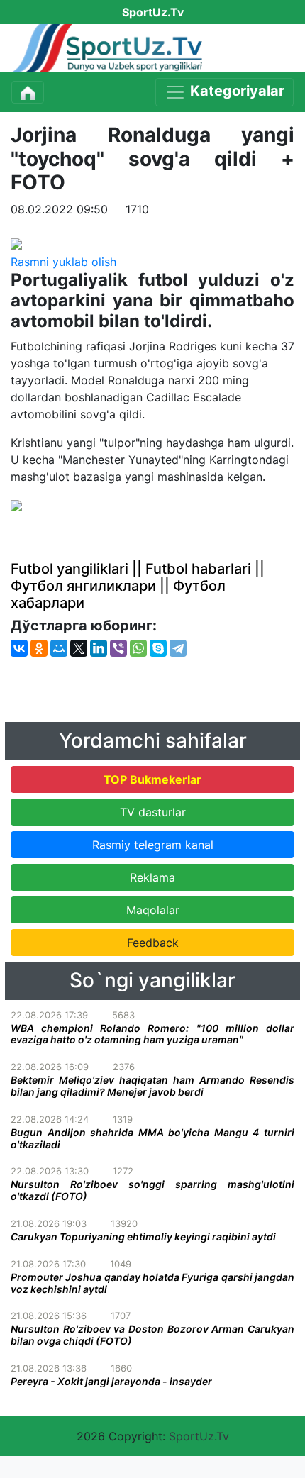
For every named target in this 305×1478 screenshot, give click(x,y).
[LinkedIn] (98, 648)
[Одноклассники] (39, 648)
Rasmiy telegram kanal (153, 845)
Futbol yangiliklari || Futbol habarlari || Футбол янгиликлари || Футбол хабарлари (138, 585)
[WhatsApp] (138, 648)
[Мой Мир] (58, 648)
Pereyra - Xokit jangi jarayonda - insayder (111, 1381)
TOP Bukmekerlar (152, 779)
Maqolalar (152, 910)
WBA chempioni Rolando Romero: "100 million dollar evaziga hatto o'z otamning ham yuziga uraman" (152, 1034)
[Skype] (158, 648)
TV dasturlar (153, 812)
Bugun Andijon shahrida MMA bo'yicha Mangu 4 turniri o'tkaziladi (152, 1138)
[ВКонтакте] (19, 648)
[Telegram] (178, 648)
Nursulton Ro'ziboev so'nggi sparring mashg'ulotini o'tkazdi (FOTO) (152, 1190)
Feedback (153, 942)
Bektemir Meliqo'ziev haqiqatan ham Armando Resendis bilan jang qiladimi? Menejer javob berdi (152, 1086)
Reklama (152, 877)
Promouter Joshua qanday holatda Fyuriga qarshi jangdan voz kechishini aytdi (152, 1283)
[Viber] (118, 648)
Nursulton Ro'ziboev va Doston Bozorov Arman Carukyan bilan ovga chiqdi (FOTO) (152, 1335)
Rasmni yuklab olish (63, 262)
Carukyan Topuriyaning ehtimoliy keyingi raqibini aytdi (143, 1236)
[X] (78, 648)
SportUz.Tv (199, 1436)
